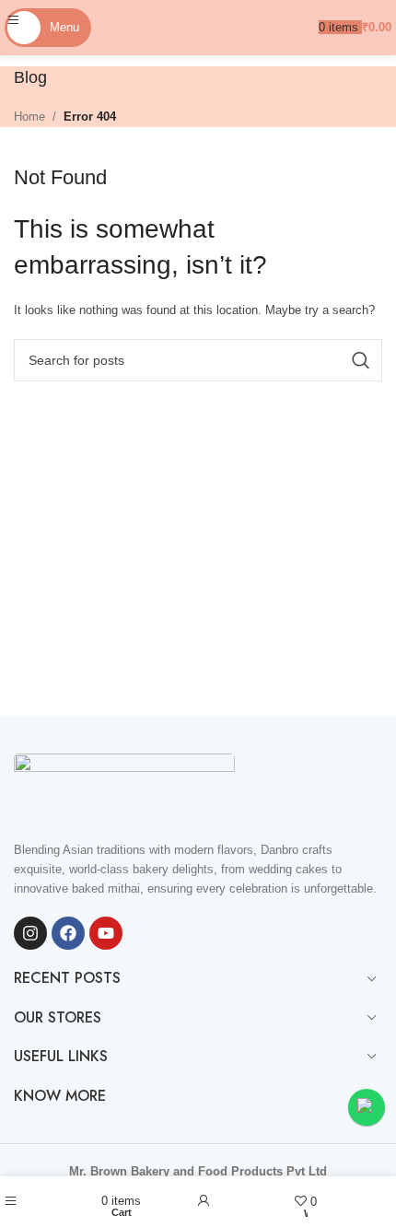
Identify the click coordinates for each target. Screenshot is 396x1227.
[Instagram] (30, 933)
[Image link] (124, 787)
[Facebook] (68, 933)
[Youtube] (105, 933)
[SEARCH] (361, 360)
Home (29, 116)
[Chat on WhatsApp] (366, 1107)
